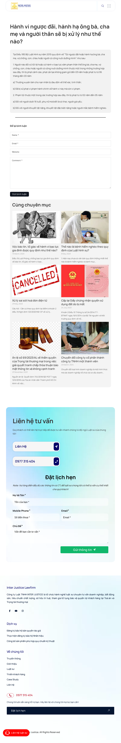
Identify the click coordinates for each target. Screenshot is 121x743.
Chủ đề (17, 526)
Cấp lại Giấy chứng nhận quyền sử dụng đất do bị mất (82, 302)
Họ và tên (18, 495)
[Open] (109, 6)
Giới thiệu (12, 663)
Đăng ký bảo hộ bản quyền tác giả (24, 630)
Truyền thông (14, 658)
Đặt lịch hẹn (18, 710)
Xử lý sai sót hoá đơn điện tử (29, 300)
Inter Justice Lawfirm (21, 588)
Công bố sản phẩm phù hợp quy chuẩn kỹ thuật (31, 641)
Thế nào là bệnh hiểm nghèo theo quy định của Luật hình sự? (84, 248)
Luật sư (10, 669)
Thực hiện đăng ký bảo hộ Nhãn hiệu (25, 635)
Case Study (13, 679)
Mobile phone (21, 510)
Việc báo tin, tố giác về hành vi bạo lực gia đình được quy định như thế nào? (35, 248)
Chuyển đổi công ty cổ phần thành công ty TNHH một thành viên (82, 359)
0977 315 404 (24, 695)
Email (64, 510)
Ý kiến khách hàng (16, 674)
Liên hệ (10, 684)
